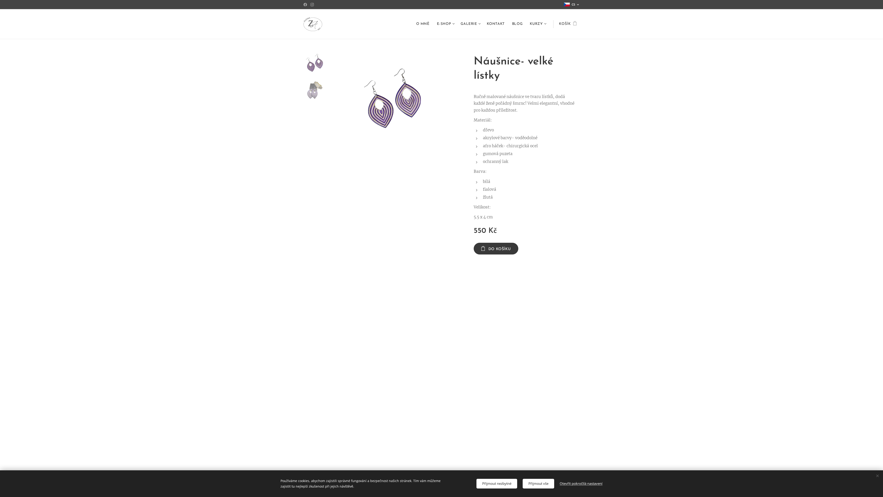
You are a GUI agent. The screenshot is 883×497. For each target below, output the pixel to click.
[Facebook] (305, 5)
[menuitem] (424, 24)
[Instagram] (312, 5)
